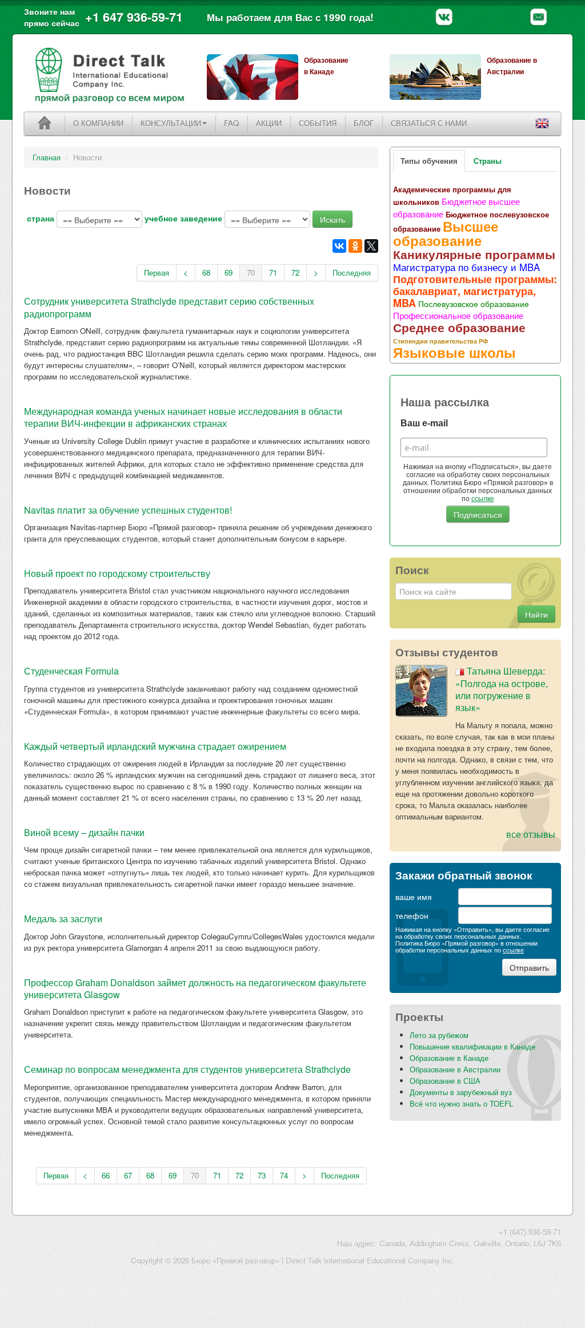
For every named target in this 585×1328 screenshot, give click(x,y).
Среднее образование (459, 327)
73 (262, 1175)
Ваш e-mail (424, 423)
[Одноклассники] (355, 246)
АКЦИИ (269, 123)
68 (206, 272)
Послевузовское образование (473, 303)
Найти (536, 614)
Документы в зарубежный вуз (461, 1092)
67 (128, 1175)
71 (273, 272)
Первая (156, 272)
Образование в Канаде (449, 1057)
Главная (47, 157)
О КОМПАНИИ (98, 123)
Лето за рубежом (439, 1035)
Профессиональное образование (458, 315)
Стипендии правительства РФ (440, 340)
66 (106, 1175)
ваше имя (413, 896)
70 (251, 272)
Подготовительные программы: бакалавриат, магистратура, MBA (475, 291)
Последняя (351, 272)
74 (284, 1175)
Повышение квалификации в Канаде (472, 1046)
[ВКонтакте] (339, 246)
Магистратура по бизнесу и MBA (466, 267)
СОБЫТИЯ (317, 123)
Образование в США (445, 1080)
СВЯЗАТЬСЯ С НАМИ (429, 123)
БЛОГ (364, 123)
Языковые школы (454, 352)
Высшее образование (445, 233)
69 (229, 272)
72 (295, 272)
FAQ (231, 123)
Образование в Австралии (455, 1069)
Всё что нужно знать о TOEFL (461, 1103)
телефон (411, 915)
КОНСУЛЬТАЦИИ (171, 123)
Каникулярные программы (474, 254)
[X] (371, 246)
